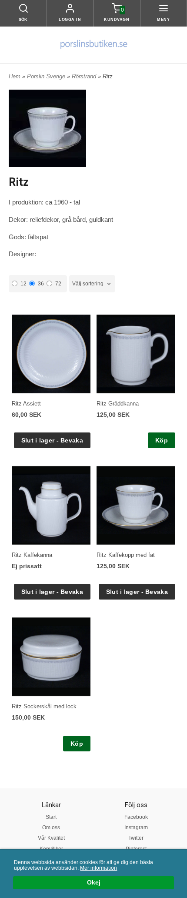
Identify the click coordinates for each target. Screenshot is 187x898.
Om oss (51, 827)
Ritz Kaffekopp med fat (126, 555)
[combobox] (92, 284)
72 (58, 284)
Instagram (136, 827)
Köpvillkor (51, 849)
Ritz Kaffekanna (32, 555)
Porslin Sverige (47, 76)
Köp (161, 440)
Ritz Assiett (26, 403)
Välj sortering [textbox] (88, 284)
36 (41, 284)
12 (23, 284)
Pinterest (136, 849)
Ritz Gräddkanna (118, 403)
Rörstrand (85, 76)
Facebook (136, 817)
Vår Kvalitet (51, 838)
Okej (93, 882)
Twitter (136, 838)
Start (51, 817)
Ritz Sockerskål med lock (44, 706)
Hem (14, 76)
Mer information (98, 868)
